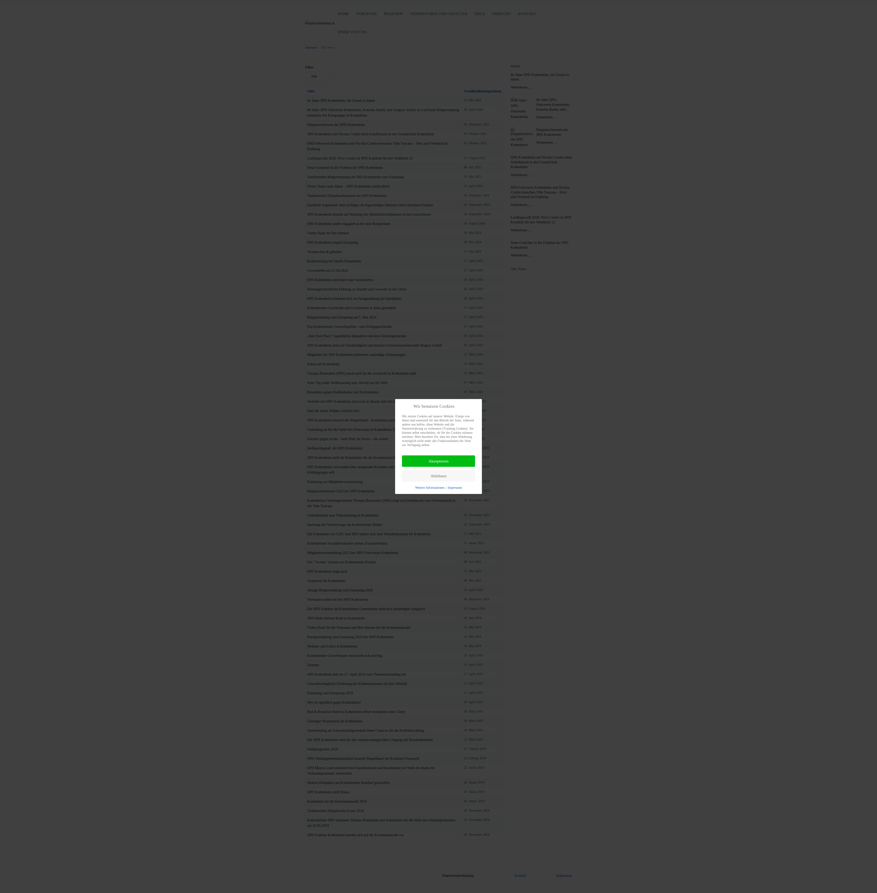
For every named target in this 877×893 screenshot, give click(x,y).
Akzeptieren (438, 461)
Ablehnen (438, 476)
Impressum (455, 487)
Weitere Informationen (429, 487)
